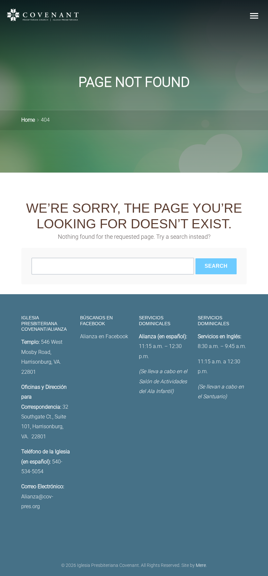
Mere (201, 565)
